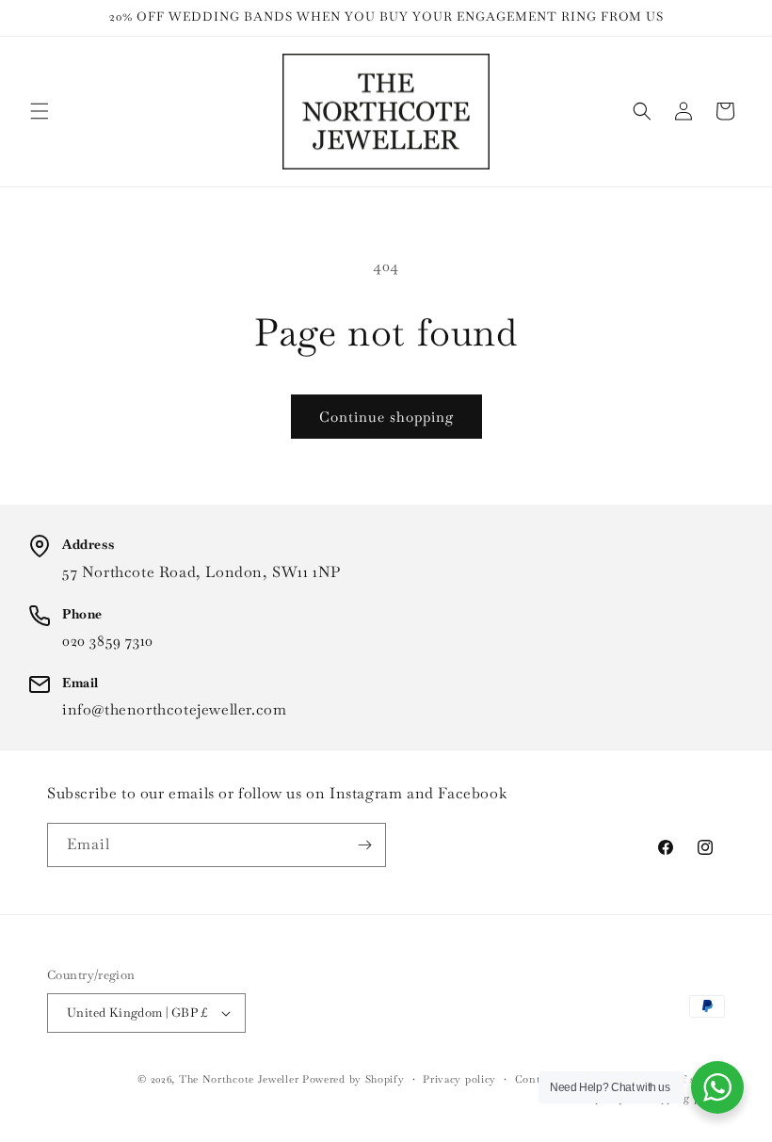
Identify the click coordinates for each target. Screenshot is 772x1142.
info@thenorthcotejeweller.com (174, 709)
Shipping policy (685, 1097)
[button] (39, 111)
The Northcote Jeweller (238, 1079)
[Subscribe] (364, 845)
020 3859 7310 (107, 641)
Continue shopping (386, 417)
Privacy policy (459, 1079)
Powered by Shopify (353, 1079)
